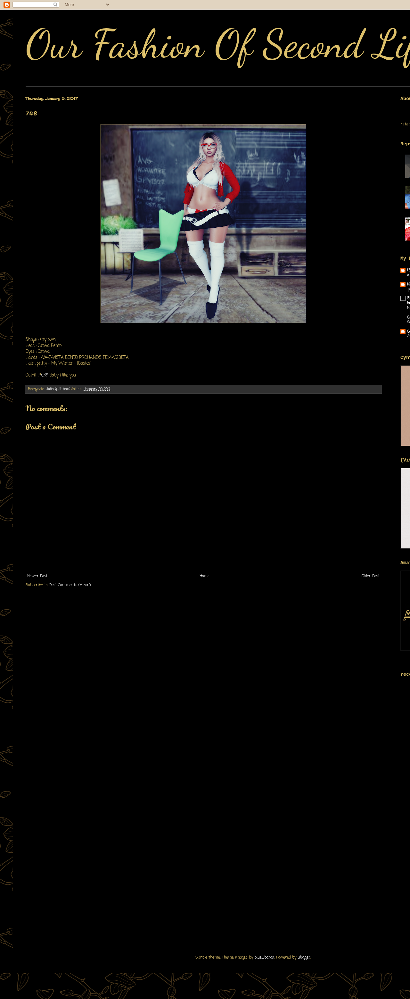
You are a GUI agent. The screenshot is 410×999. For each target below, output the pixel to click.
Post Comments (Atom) (70, 585)
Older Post (371, 576)
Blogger (304, 958)
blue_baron (264, 958)
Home (204, 576)
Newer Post (37, 576)
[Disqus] (203, 678)
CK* (44, 375)
